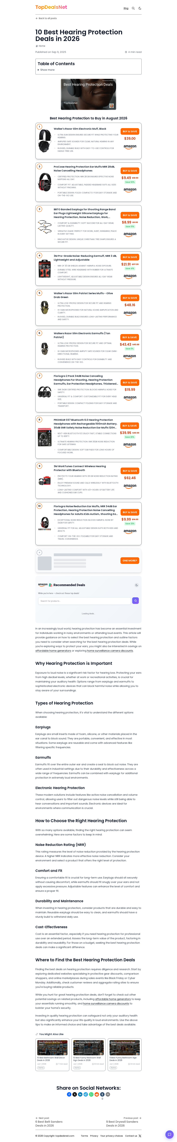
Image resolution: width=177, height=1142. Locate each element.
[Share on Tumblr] (102, 1094)
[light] (140, 8)
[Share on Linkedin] (80, 1094)
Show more (47, 70)
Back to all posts (48, 18)
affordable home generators (53, 650)
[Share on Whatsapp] (91, 1094)
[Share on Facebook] (69, 1094)
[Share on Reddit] (97, 1094)
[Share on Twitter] (74, 1094)
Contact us (131, 1135)
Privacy (94, 1135)
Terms (84, 1135)
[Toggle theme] (136, 585)
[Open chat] (169, 1134)
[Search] (133, 8)
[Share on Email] (108, 1094)
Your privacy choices (111, 1135)
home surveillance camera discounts (110, 650)
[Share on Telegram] (86, 1094)
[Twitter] (140, 1136)
